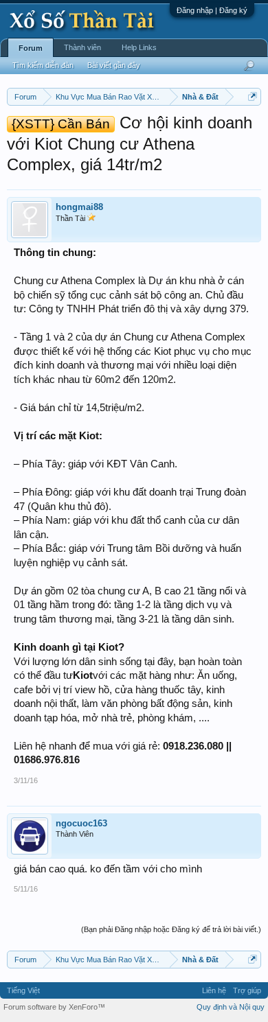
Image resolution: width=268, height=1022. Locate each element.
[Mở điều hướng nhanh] (252, 96)
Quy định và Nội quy (231, 1007)
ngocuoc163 (81, 823)
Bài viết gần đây (113, 65)
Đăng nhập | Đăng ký (212, 10)
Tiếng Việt (23, 990)
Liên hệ (214, 990)
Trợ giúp (247, 990)
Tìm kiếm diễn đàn (43, 65)
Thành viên (82, 47)
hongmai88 (79, 207)
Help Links (139, 47)
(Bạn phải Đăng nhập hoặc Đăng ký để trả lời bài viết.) (171, 929)
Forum (31, 48)
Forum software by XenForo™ (54, 1007)
